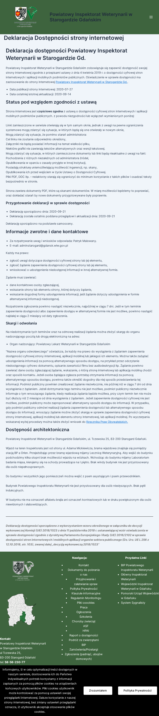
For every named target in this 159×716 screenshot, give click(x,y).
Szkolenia (86, 616)
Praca (83, 607)
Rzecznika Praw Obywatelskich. (107, 422)
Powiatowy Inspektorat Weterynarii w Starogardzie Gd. (91, 82)
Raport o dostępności (83, 635)
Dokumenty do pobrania (84, 570)
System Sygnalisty (133, 602)
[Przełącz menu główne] (151, 17)
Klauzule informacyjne (86, 593)
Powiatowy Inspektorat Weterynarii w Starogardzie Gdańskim (91, 17)
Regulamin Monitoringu (86, 598)
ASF (86, 626)
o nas (83, 574)
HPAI (86, 630)
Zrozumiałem (98, 690)
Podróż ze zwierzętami (84, 640)
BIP (84, 645)
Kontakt (84, 565)
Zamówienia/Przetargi (83, 649)
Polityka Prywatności (83, 588)
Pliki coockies (86, 602)
